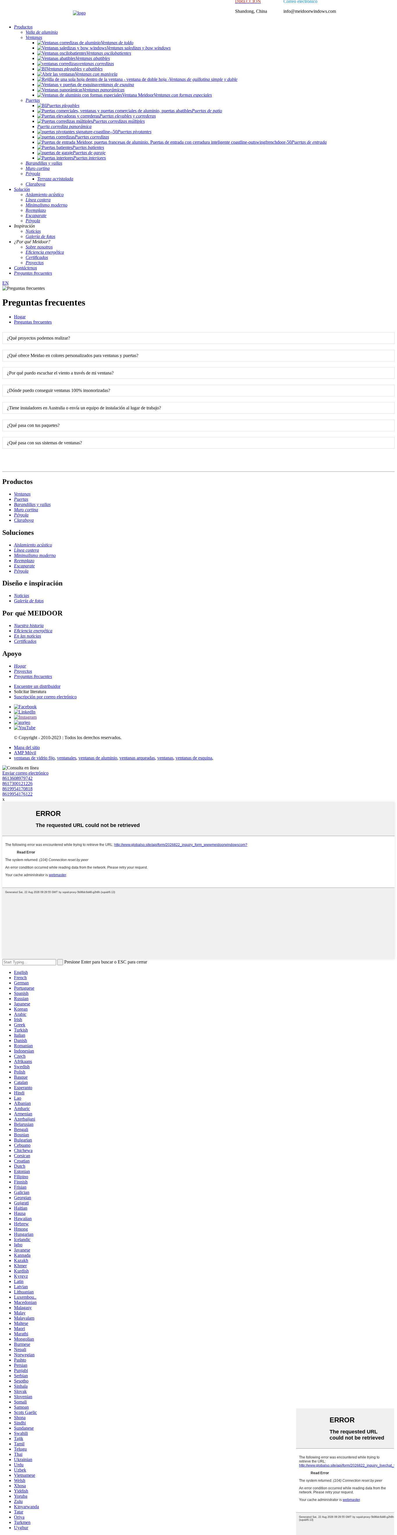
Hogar (20, 316)
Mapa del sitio (27, 747)
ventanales (66, 757)
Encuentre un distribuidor (37, 686)
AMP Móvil (25, 752)
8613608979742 (17, 778)
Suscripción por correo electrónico (45, 696)
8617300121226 (17, 783)
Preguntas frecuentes (33, 322)
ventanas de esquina (194, 757)
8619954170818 (17, 788)
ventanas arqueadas (137, 757)
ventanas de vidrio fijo (34, 757)
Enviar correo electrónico (25, 773)
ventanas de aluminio (97, 757)
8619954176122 (17, 794)
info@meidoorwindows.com (309, 11)
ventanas (165, 757)
